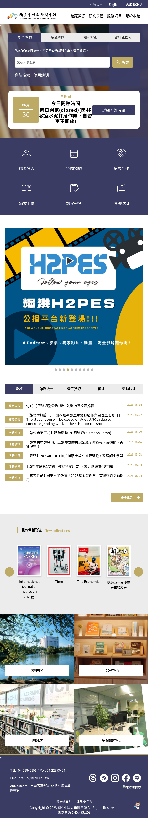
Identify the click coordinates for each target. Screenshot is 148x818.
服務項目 (114, 15)
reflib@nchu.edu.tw (35, 778)
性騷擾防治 (84, 801)
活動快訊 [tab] (129, 388)
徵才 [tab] (101, 388)
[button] (56, 369)
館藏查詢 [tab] (58, 37)
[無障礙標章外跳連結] (132, 787)
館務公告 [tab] (47, 388)
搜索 (123, 62)
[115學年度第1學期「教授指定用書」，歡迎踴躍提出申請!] (74, 296)
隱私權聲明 (63, 801)
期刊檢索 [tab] (90, 37)
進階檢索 (22, 75)
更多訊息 (127, 497)
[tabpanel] (74, 442)
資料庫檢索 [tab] (123, 37)
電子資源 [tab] (74, 388)
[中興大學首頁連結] (31, 16)
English (114, 4)
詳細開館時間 (113, 110)
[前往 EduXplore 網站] (137, 806)
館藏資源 (78, 15)
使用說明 (41, 75)
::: (1, 10)
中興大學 (96, 4)
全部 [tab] (19, 388)
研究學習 (96, 15)
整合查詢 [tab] (25, 37)
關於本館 (132, 15)
